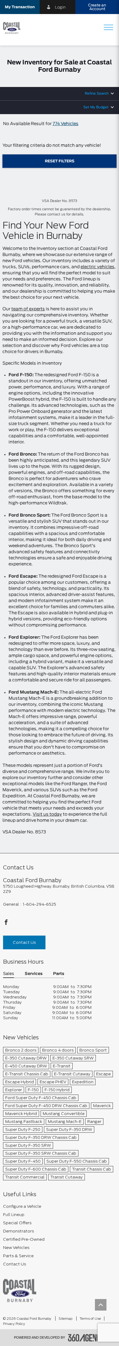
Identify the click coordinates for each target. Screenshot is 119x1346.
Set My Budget (96, 107)
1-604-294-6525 (39, 904)
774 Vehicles (65, 124)
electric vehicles (97, 267)
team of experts (28, 309)
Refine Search (97, 93)
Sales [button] (8, 974)
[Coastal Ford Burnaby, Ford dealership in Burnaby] (14, 28)
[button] (20, 7)
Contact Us (24, 942)
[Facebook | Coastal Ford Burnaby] (6, 924)
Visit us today (47, 814)
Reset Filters (59, 161)
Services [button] (33, 974)
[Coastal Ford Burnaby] (19, 1290)
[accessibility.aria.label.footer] (86, 1337)
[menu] (108, 28)
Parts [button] (58, 974)
